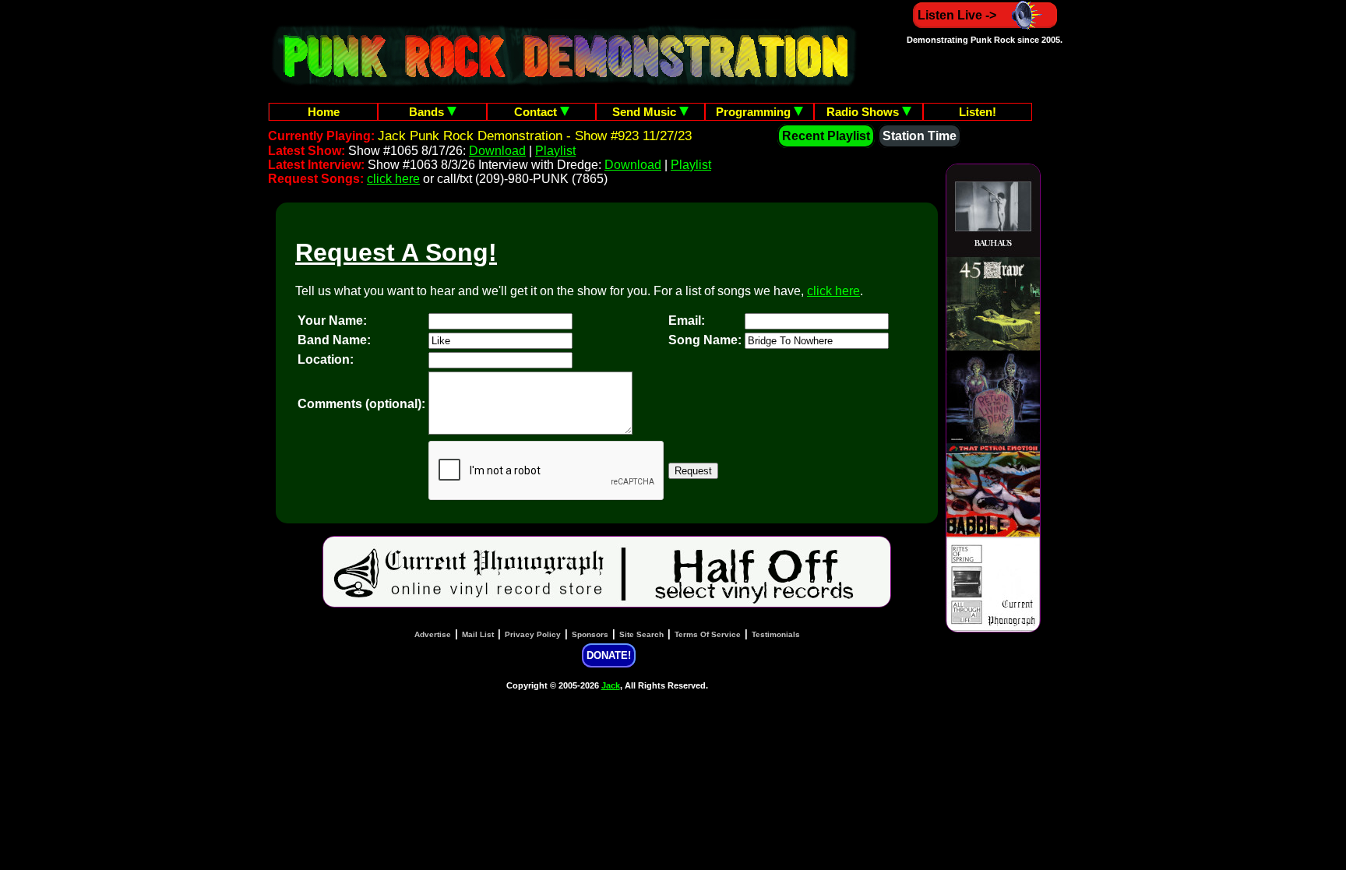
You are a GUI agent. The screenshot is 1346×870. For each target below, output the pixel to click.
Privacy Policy (533, 634)
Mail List (478, 634)
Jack (610, 685)
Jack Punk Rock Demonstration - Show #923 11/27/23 (535, 136)
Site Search (641, 634)
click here (393, 178)
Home (324, 111)
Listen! (977, 111)
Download (497, 150)
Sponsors (590, 634)
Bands (428, 111)
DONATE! (609, 655)
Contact (537, 111)
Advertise (432, 634)
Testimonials (776, 634)
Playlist (555, 150)
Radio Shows (864, 111)
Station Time (920, 136)
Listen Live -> (957, 15)
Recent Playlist (826, 136)
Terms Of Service (708, 634)
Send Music (645, 111)
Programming (755, 111)
